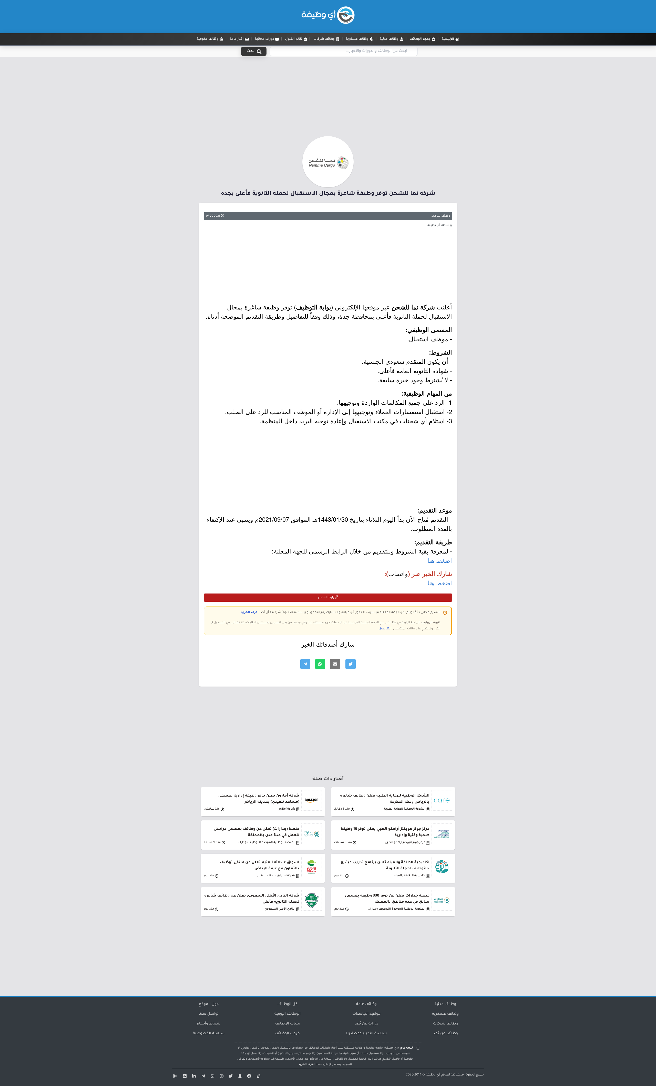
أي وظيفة (433, 1075)
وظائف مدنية (445, 1004)
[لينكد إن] (193, 1077)
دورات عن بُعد (366, 1024)
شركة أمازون (286, 809)
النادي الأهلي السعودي (279, 909)
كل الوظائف (288, 1004)
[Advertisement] (328, 98)
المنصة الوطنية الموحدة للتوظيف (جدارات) (266, 842)
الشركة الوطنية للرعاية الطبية (404, 809)
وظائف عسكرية (445, 1014)
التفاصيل (385, 628)
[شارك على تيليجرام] (305, 664)
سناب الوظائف (287, 1024)
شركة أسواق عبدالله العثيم (276, 876)
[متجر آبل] (184, 1077)
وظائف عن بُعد (445, 1034)
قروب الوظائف (287, 1034)
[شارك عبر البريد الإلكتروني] (335, 664)
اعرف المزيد (250, 612)
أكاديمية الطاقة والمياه (409, 876)
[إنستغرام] (220, 1077)
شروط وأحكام (208, 1024)
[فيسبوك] (248, 1077)
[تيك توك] (257, 1077)
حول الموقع (209, 1004)
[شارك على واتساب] (320, 664)
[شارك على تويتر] (350, 664)
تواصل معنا (209, 1014)
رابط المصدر (326, 597)
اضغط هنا (439, 560)
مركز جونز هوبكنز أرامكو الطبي (405, 842)
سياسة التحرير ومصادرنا (366, 1034)
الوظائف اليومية (287, 1014)
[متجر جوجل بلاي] (174, 1077)
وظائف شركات (440, 216)
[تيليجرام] (202, 1077)
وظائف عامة (366, 1004)
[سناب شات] (239, 1077)
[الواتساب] (211, 1077)
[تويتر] (230, 1077)
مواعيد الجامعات (366, 1014)
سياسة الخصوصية (208, 1034)
